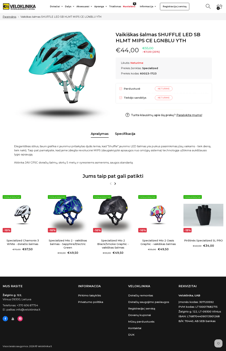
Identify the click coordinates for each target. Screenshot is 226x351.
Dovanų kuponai (139, 315)
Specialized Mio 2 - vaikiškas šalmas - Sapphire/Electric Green (68, 244)
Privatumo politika (90, 302)
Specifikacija (125, 134)
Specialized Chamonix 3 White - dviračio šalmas (23, 242)
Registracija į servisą (141, 308)
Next (115, 183)
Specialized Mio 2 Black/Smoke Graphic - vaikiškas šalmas (113, 244)
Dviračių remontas (140, 295)
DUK (131, 334)
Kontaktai (134, 328)
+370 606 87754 (27, 305)
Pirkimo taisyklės (89, 295)
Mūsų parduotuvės (141, 321)
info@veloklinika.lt (28, 309)
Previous (110, 183)
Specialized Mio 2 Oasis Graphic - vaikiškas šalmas (158, 242)
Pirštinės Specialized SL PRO (203, 240)
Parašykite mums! (189, 115)
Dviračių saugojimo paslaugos (148, 302)
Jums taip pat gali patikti (113, 176)
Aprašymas (100, 134)
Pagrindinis (9, 16)
